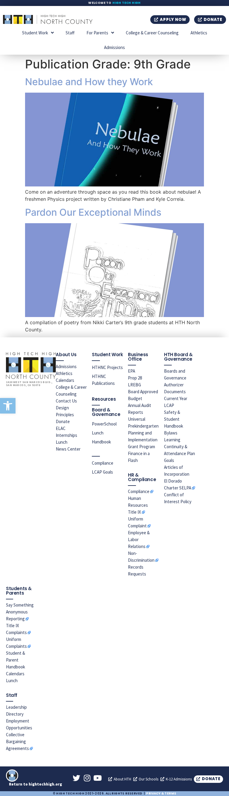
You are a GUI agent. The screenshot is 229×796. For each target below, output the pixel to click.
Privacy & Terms (161, 793)
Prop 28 (135, 378)
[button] (8, 406)
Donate (63, 421)
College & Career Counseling (152, 33)
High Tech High (126, 3)
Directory (15, 714)
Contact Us (66, 401)
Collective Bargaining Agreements (17, 741)
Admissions (114, 47)
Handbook (101, 442)
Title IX (134, 512)
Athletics (199, 33)
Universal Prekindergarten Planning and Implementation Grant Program (143, 432)
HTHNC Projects (107, 367)
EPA (131, 371)
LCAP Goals (102, 472)
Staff (70, 33)
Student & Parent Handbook (15, 660)
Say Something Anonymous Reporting (20, 612)
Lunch (61, 442)
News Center (68, 449)
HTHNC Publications (103, 379)
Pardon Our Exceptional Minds (93, 212)
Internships (66, 435)
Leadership (16, 707)
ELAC (61, 428)
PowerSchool (104, 424)
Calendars (65, 380)
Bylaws (170, 433)
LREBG (134, 385)
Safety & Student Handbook (173, 419)
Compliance (102, 463)
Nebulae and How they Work (89, 82)
